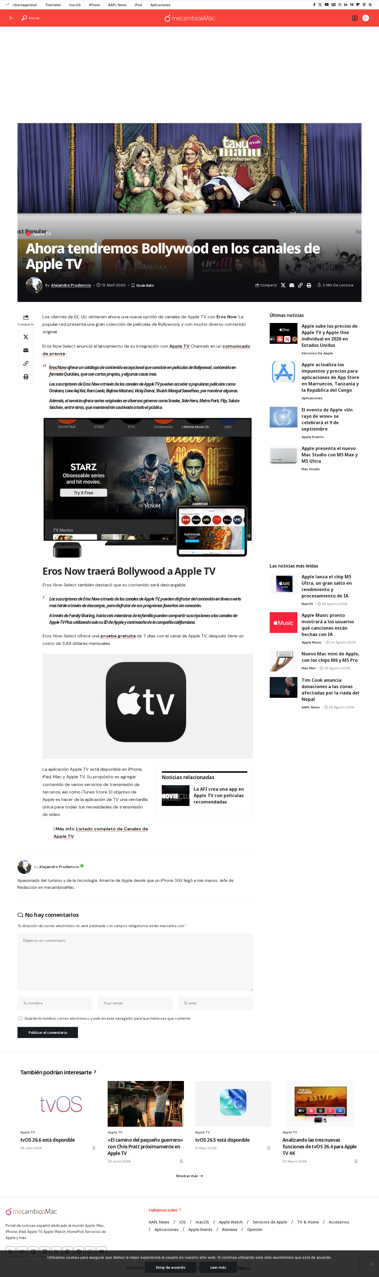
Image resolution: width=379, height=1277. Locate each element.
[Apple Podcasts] (364, 5)
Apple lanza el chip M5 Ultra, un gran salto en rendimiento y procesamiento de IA (327, 586)
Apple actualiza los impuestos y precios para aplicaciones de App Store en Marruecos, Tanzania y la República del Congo (330, 377)
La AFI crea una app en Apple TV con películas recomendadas (219, 795)
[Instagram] (340, 5)
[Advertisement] (189, 74)
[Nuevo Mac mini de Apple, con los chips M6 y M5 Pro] (283, 661)
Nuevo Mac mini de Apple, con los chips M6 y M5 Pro (331, 657)
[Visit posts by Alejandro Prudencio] (24, 867)
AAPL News (117, 5)
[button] (30, 18)
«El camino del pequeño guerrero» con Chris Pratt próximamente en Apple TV (145, 1146)
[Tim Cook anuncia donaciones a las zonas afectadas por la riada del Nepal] (283, 687)
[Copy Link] (300, 285)
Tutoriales (53, 5)
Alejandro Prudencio (71, 285)
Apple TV (41, 234)
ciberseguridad (24, 5)
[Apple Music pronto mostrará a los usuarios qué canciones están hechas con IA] (283, 622)
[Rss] (370, 5)
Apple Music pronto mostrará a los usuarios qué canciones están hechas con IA (328, 624)
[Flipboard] (358, 5)
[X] (320, 5)
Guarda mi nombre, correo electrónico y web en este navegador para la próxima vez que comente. (107, 1018)
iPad (138, 5)
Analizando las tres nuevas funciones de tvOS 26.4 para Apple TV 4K (319, 1146)
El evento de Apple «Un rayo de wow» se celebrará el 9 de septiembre (327, 419)
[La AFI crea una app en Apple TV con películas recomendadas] (176, 795)
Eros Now (57, 367)
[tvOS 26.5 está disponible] (233, 1104)
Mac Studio (311, 469)
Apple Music (312, 642)
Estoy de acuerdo (170, 1267)
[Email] (291, 285)
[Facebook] (314, 5)
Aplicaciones (160, 5)
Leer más (218, 1267)
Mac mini (308, 668)
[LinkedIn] (345, 5)
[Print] (309, 285)
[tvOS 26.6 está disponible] (58, 1104)
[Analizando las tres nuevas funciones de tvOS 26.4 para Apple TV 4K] (320, 1104)
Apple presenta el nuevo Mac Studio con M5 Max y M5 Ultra (330, 454)
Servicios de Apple (317, 353)
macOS (75, 5)
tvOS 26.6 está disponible (47, 1140)
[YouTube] (326, 5)
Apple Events (313, 437)
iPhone (94, 5)
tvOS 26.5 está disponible (222, 1140)
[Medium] (351, 5)
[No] (372, 1263)
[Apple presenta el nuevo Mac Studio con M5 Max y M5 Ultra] (283, 455)
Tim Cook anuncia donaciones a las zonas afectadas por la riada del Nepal (330, 689)
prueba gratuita (118, 636)
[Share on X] (283, 285)
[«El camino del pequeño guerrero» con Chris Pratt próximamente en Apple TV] (146, 1104)
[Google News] (333, 5)
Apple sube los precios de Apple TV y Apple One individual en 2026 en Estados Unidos (330, 335)
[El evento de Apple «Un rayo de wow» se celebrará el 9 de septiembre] (283, 417)
